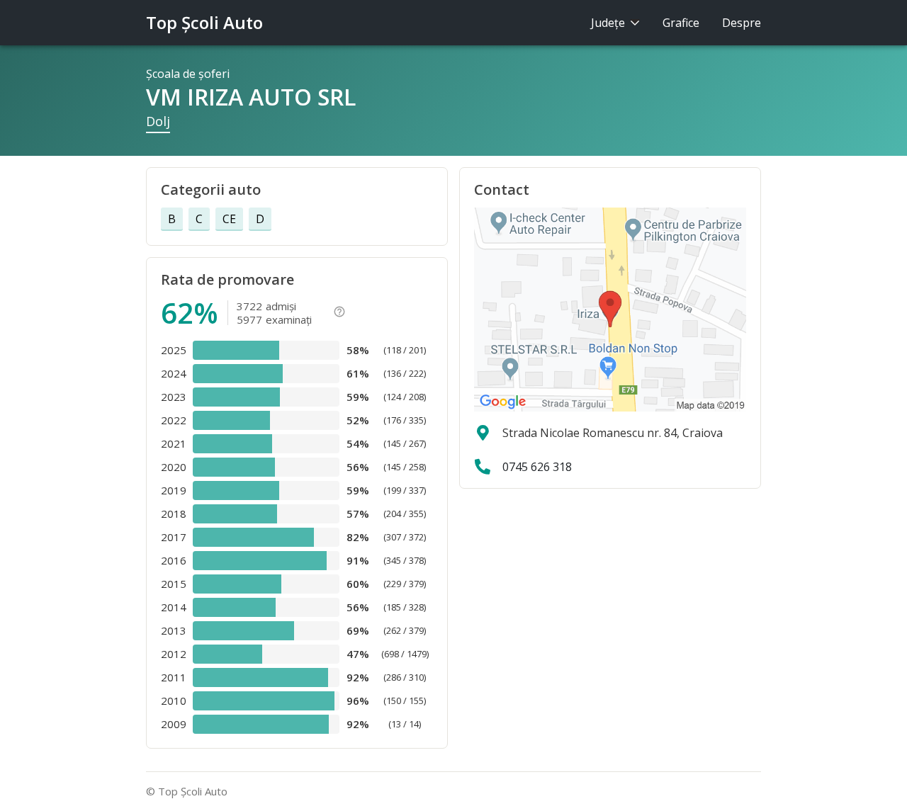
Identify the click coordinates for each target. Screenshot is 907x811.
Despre (741, 22)
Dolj (158, 121)
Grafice (681, 22)
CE (229, 219)
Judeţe (609, 22)
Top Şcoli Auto (204, 22)
